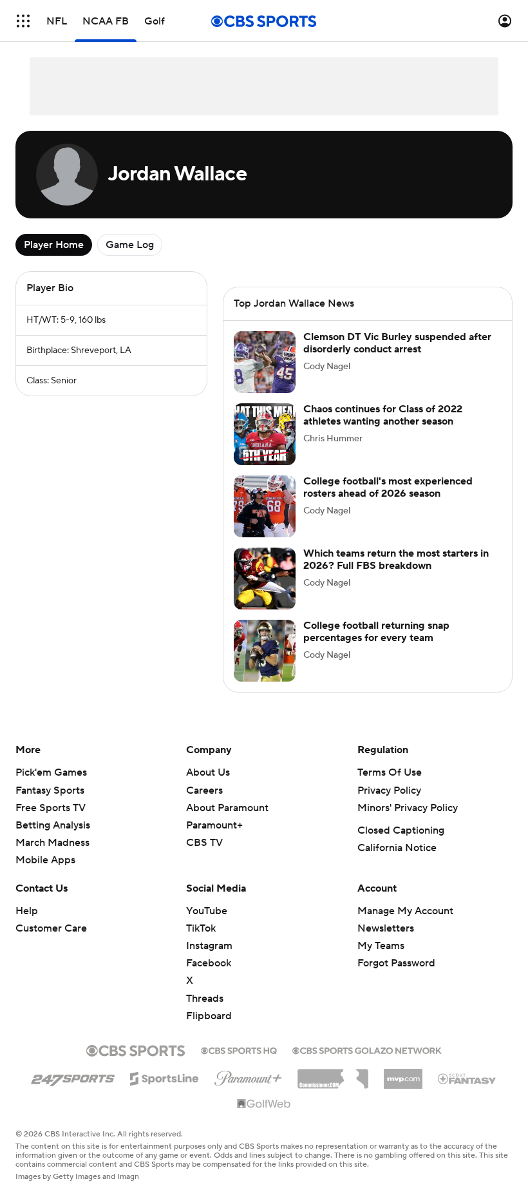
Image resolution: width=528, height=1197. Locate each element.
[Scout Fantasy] (467, 1077)
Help (26, 911)
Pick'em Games (51, 772)
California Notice (397, 847)
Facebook (208, 963)
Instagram (209, 945)
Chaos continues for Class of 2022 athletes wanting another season (382, 415)
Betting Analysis (52, 825)
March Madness (52, 842)
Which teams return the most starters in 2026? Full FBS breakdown (396, 559)
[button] (23, 21)
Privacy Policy (389, 790)
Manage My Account (405, 911)
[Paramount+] (248, 1075)
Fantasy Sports (49, 790)
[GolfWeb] (264, 1104)
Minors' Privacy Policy (407, 807)
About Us (208, 772)
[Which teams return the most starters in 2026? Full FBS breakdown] (265, 578)
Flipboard (209, 1016)
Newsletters (385, 928)
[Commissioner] (332, 1074)
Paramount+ (214, 825)
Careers (204, 790)
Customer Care (51, 928)
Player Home (54, 244)
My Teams (380, 945)
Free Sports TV (50, 807)
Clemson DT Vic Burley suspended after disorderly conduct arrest (397, 343)
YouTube (206, 911)
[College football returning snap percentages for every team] (265, 651)
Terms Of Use (389, 772)
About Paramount (227, 807)
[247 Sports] (73, 1076)
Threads (204, 998)
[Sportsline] (164, 1076)
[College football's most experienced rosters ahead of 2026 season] (265, 506)
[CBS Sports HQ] (239, 1049)
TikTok (201, 928)
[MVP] (403, 1074)
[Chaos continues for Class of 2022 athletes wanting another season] (265, 434)
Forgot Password (396, 963)
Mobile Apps (45, 860)
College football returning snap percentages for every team (376, 631)
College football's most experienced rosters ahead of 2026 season (388, 487)
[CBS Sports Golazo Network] (367, 1049)
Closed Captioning (400, 830)
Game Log (130, 244)
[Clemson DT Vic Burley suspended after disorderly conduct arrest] (265, 362)
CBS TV (204, 842)
